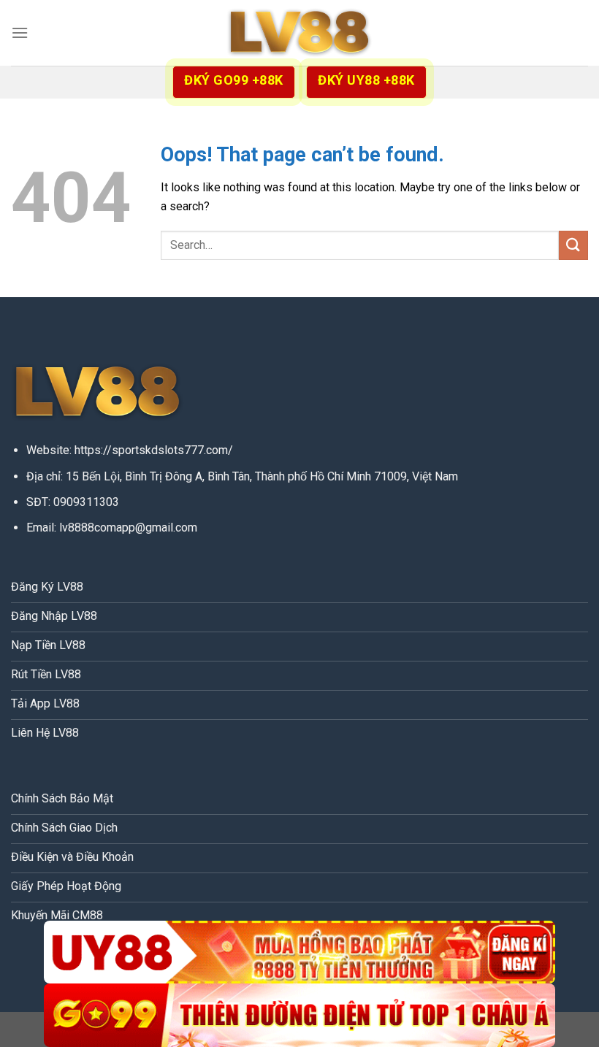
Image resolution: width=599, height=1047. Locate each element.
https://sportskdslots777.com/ (154, 450)
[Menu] (19, 32)
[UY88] (299, 952)
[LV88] (299, 33)
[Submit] (573, 245)
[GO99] (299, 1015)
